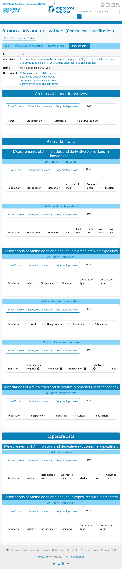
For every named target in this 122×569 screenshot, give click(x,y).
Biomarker (54, 187)
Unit (97, 478)
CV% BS (90, 230)
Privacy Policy (43, 556)
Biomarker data (56, 45)
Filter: (88, 105)
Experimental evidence (34, 367)
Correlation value (106, 281)
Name (11, 120)
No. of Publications (87, 120)
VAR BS (112, 230)
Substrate (98, 365)
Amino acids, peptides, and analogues (76, 62)
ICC (68, 232)
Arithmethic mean (73, 186)
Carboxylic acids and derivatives (37, 62)
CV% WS (78, 230)
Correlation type (86, 281)
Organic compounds (67, 59)
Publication (101, 324)
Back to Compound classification (19, 38)
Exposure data (78, 45)
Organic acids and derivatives (96, 59)
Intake (30, 283)
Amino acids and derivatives (28, 45)
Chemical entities (45, 59)
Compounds (26, 59)
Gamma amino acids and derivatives (39, 83)
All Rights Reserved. (75, 556)
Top (7, 45)
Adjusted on (111, 476)
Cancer (81, 415)
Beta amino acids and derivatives (37, 76)
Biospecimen (34, 187)
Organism (53, 368)
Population (14, 187)
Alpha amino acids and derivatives (38, 73)
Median (109, 187)
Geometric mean (92, 186)
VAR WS (101, 230)
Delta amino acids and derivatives (38, 80)
